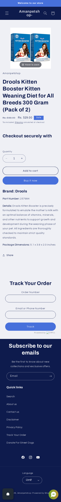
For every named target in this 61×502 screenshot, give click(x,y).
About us (12, 404)
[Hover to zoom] (30, 48)
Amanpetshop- (24, 493)
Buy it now (30, 180)
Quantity (7, 151)
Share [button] (10, 255)
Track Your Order (16, 435)
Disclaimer (13, 419)
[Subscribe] (50, 376)
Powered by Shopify (42, 493)
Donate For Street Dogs (20, 443)
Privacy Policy (14, 427)
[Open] (8, 494)
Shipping (19, 122)
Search (11, 396)
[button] (7, 13)
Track (30, 326)
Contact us (13, 412)
